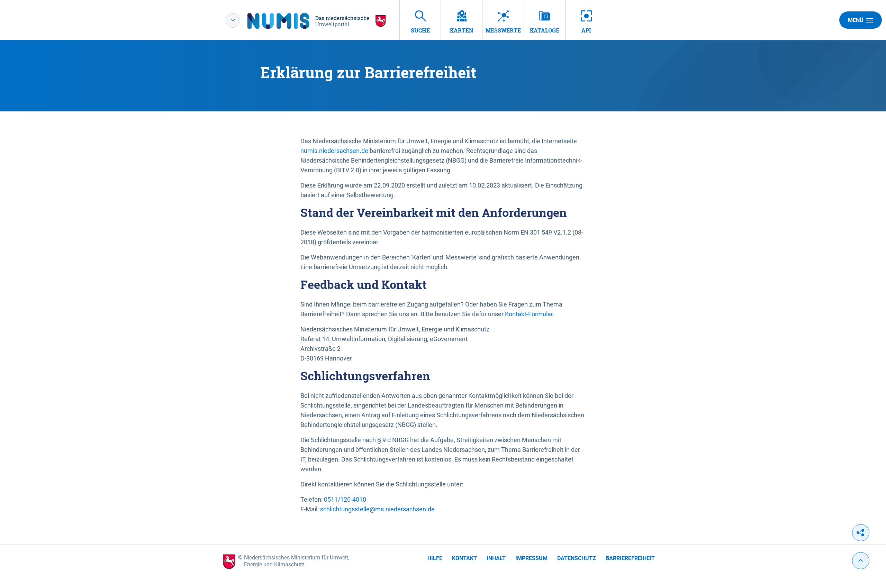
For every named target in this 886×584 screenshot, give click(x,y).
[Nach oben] (860, 560)
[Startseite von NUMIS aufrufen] (316, 20)
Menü (856, 20)
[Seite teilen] (860, 532)
